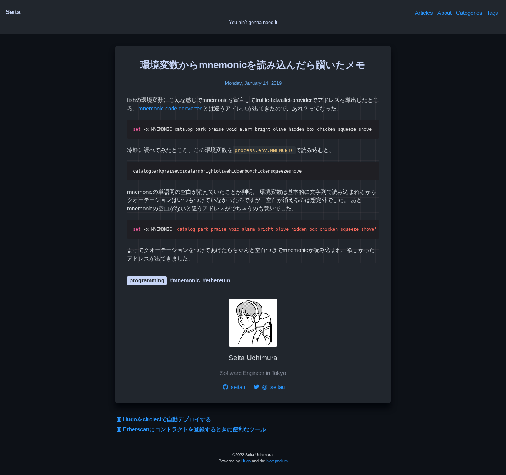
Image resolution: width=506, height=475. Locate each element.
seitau (237, 387)
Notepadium (277, 461)
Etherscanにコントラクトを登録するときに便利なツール (194, 429)
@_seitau (272, 387)
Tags (492, 13)
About (444, 13)
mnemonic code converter (170, 108)
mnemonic (186, 280)
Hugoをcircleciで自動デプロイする (167, 419)
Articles (424, 13)
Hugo (246, 461)
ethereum (218, 280)
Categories (469, 13)
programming (146, 280)
